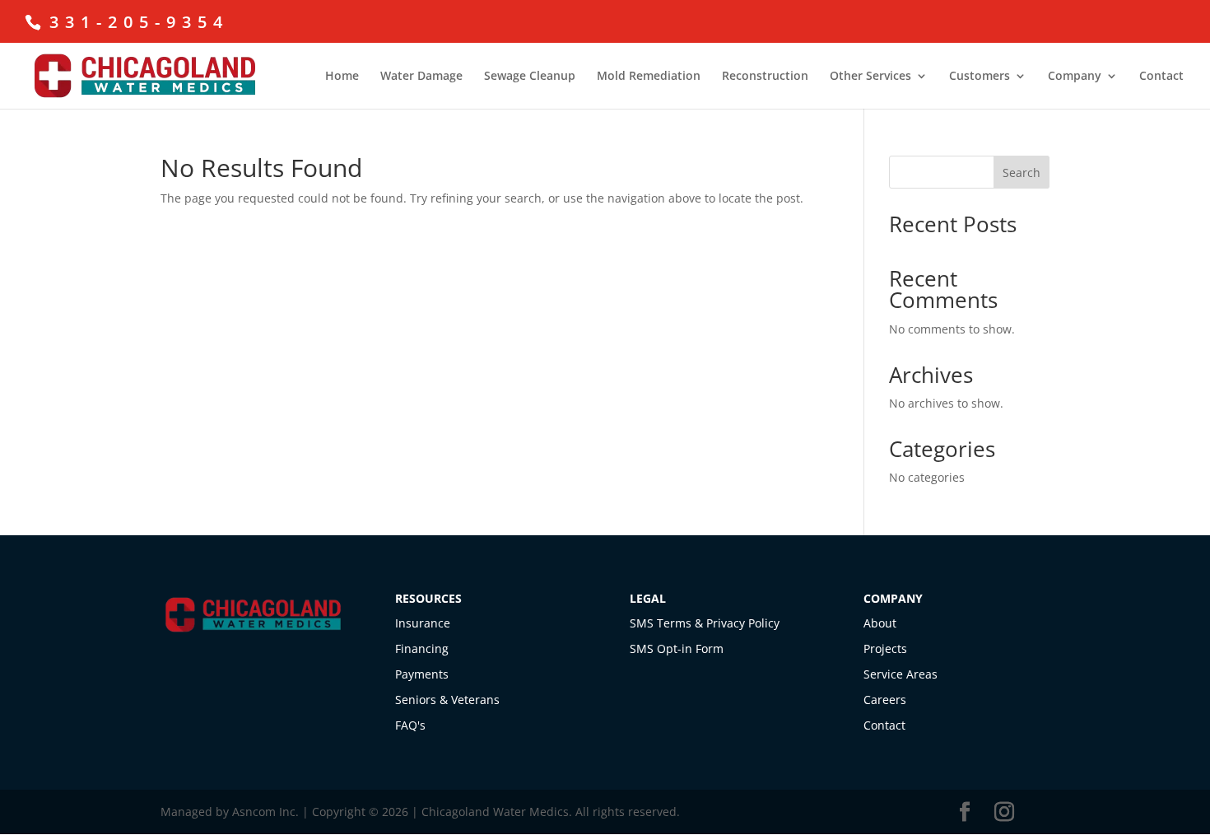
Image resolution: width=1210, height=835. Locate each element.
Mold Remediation (648, 76)
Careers (884, 699)
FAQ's (410, 725)
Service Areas (900, 674)
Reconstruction (765, 76)
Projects (885, 648)
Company (1074, 76)
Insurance (422, 623)
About (879, 623)
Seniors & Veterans (447, 699)
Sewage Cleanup (529, 76)
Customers (979, 76)
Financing (422, 648)
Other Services (870, 76)
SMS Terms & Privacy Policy (705, 623)
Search (1021, 172)
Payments (422, 674)
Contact (1161, 76)
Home (342, 76)
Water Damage (421, 76)
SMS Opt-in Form (677, 648)
